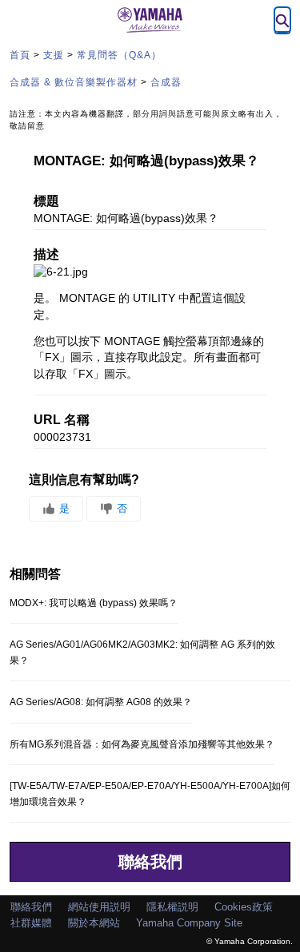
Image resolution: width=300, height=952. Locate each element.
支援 (53, 55)
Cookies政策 (243, 907)
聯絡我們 (150, 862)
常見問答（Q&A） (119, 55)
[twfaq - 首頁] (150, 20)
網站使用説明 (99, 907)
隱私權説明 (172, 907)
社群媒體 (31, 923)
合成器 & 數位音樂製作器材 (74, 82)
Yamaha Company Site (189, 923)
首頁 (20, 55)
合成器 (166, 82)
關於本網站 (94, 923)
